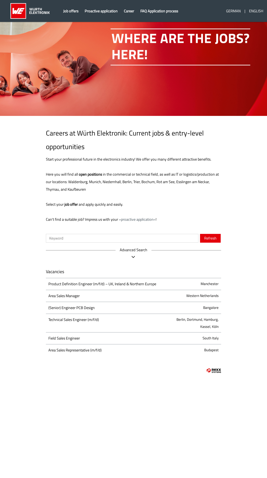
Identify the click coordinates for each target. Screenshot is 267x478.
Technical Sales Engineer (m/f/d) (73, 319)
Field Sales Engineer (64, 338)
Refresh (210, 238)
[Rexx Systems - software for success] (214, 370)
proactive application (137, 219)
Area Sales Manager (64, 296)
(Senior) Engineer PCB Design (71, 308)
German (233, 11)
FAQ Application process (159, 11)
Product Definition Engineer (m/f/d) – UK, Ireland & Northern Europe (102, 284)
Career (129, 11)
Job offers (70, 11)
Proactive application (101, 11)
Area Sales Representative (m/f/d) (75, 350)
